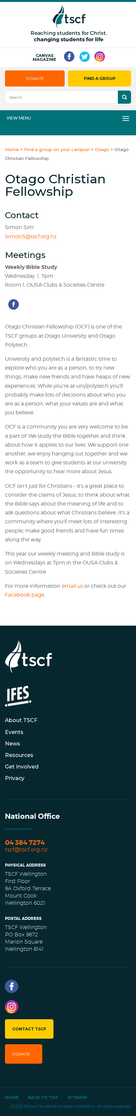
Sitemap (77, 1097)
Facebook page (24, 595)
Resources (19, 755)
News (12, 743)
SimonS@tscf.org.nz (30, 236)
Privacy (14, 778)
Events (14, 732)
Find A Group (100, 78)
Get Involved (22, 767)
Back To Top (43, 1097)
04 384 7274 (25, 843)
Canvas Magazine (44, 58)
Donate (35, 78)
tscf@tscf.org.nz (26, 849)
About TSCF (21, 720)
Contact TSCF (29, 1028)
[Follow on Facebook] (13, 304)
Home (11, 1097)
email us (73, 586)
